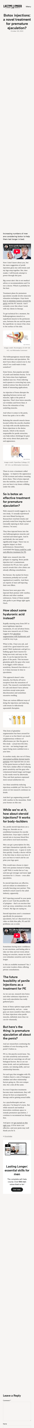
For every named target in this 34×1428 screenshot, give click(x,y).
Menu (28, 6)
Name (5, 1424)
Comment (7, 1400)
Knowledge (8, 1136)
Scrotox (6, 474)
